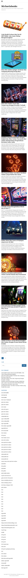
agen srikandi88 (5, 418)
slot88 (2, 532)
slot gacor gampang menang (8, 548)
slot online (3, 553)
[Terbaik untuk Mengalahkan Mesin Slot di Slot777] (14, 196)
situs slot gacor (4, 409)
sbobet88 (3, 463)
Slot (2, 489)
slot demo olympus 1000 (7, 485)
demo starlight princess (7, 480)
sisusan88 (3, 563)
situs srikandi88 (5, 421)
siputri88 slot (4, 428)
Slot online (4, 556)
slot (2, 551)
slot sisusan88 (4, 430)
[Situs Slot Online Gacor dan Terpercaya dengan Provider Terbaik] (14, 93)
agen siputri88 (4, 423)
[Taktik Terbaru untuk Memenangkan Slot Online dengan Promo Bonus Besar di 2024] (14, 330)
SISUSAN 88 (4, 395)
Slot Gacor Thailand (6, 399)
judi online (4, 487)
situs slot (3, 546)
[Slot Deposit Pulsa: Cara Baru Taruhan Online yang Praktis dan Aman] (14, 162)
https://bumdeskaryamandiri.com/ (9, 525)
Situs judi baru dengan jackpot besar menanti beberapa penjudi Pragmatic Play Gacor (13, 307)
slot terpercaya (4, 544)
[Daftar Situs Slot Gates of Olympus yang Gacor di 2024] (14, 230)
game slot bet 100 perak (7, 477)
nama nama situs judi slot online (9, 461)
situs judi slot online (6, 442)
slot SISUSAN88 (5, 392)
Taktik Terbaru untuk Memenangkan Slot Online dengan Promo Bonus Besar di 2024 (14, 342)
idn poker (3, 466)
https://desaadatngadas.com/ (8, 527)
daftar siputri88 (5, 560)
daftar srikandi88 (5, 565)
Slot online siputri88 (6, 425)
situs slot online (5, 440)
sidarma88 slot (4, 454)
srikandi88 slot (4, 416)
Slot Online (4, 433)
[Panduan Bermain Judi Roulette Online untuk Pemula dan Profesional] (14, 262)
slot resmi (3, 406)
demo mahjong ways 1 (6, 482)
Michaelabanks (9, 6)
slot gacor (3, 435)
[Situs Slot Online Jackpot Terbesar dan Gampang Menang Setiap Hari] (14, 59)
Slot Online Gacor (5, 437)
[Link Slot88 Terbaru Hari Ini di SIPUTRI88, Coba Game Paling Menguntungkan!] (14, 24)
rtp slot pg (3, 530)
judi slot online (5, 402)
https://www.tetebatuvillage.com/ (9, 522)
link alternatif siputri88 (7, 558)
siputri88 (3, 513)
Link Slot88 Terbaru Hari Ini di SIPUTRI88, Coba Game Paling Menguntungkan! (11, 36)
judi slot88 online (5, 473)
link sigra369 (4, 567)
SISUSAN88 (4, 397)
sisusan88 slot (4, 459)
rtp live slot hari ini (6, 475)
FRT (18, 575)
